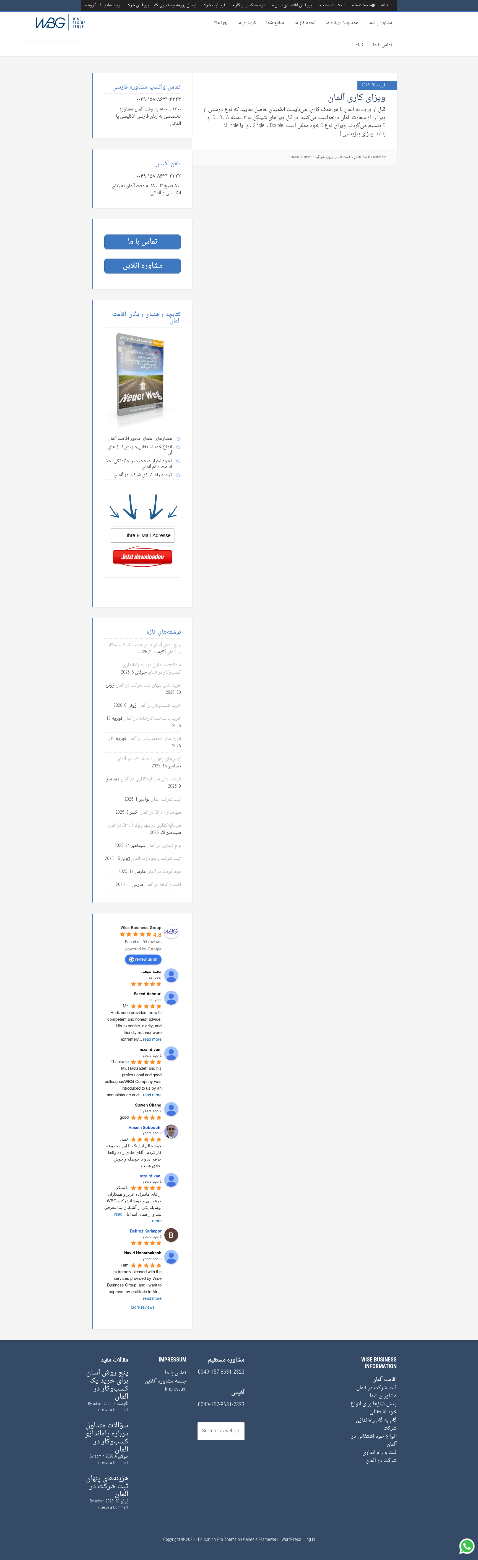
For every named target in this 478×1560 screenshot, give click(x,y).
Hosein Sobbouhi (145, 1127)
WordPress (291, 1540)
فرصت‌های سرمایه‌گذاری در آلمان (150, 779)
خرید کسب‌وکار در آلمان (159, 706)
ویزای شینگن (325, 157)
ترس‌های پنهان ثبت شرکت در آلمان (149, 759)
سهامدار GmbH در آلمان (160, 812)
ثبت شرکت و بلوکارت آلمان (156, 859)
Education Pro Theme (217, 1540)
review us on (146, 959)
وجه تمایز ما (110, 5)
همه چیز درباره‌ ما (342, 23)
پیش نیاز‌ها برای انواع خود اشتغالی (373, 1408)
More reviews (142, 1307)
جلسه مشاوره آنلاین (165, 1381)
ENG (359, 45)
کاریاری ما (246, 23)
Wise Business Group (54, 26)
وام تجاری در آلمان (164, 846)
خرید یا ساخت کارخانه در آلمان (152, 719)
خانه (384, 5)
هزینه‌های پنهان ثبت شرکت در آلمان (148, 685)
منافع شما (275, 23)
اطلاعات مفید (333, 5)
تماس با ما (382, 45)
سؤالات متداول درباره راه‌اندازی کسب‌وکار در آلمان (152, 669)
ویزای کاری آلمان (357, 98)
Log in (310, 1540)
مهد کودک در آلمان (164, 872)
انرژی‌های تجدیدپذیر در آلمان (154, 739)
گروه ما (90, 5)
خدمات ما (363, 5)
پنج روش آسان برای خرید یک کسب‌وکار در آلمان (107, 1384)
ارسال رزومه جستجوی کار (175, 5)
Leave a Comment (301, 157)
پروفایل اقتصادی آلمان (293, 5)
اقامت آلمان (362, 157)
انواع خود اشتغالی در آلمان (374, 1440)
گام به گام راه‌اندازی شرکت (376, 1424)
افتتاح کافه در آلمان (162, 885)
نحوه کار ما (305, 23)
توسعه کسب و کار (250, 5)
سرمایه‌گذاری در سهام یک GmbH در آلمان (144, 825)
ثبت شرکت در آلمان (376, 1388)
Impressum (175, 1389)
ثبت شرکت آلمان (166, 799)
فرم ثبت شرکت (213, 5)
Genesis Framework (260, 1540)
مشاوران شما (380, 23)
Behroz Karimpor (146, 1231)
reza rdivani (151, 1176)
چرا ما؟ (220, 23)
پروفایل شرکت (137, 5)
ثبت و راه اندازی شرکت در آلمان (379, 1457)
